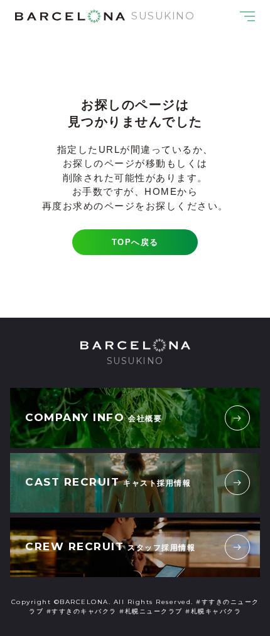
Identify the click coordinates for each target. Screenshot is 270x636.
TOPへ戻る (135, 242)
